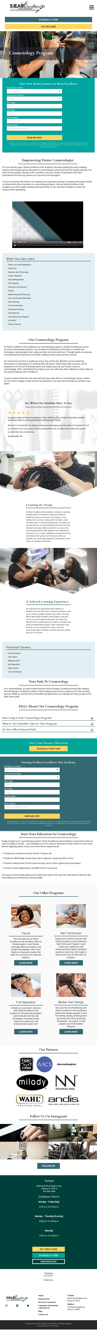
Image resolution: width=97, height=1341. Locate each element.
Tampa (48, 1273)
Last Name (11, 110)
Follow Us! (48, 1165)
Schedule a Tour (48, 19)
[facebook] (17, 1306)
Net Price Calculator (47, 1302)
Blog (40, 1311)
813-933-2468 (49, 1191)
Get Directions (48, 1249)
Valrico (48, 1280)
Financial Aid (43, 1299)
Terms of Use (53, 1326)
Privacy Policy (42, 1326)
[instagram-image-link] (72, 1133)
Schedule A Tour (48, 1255)
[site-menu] (91, 7)
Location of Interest (15, 95)
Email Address (12, 125)
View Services (48, 1261)
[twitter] (28, 1306)
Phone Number (12, 118)
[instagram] (6, 1306)
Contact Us (43, 1314)
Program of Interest (15, 88)
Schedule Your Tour (48, 748)
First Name (11, 103)
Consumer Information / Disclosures (48, 1306)
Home (40, 1295)
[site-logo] (27, 7)
